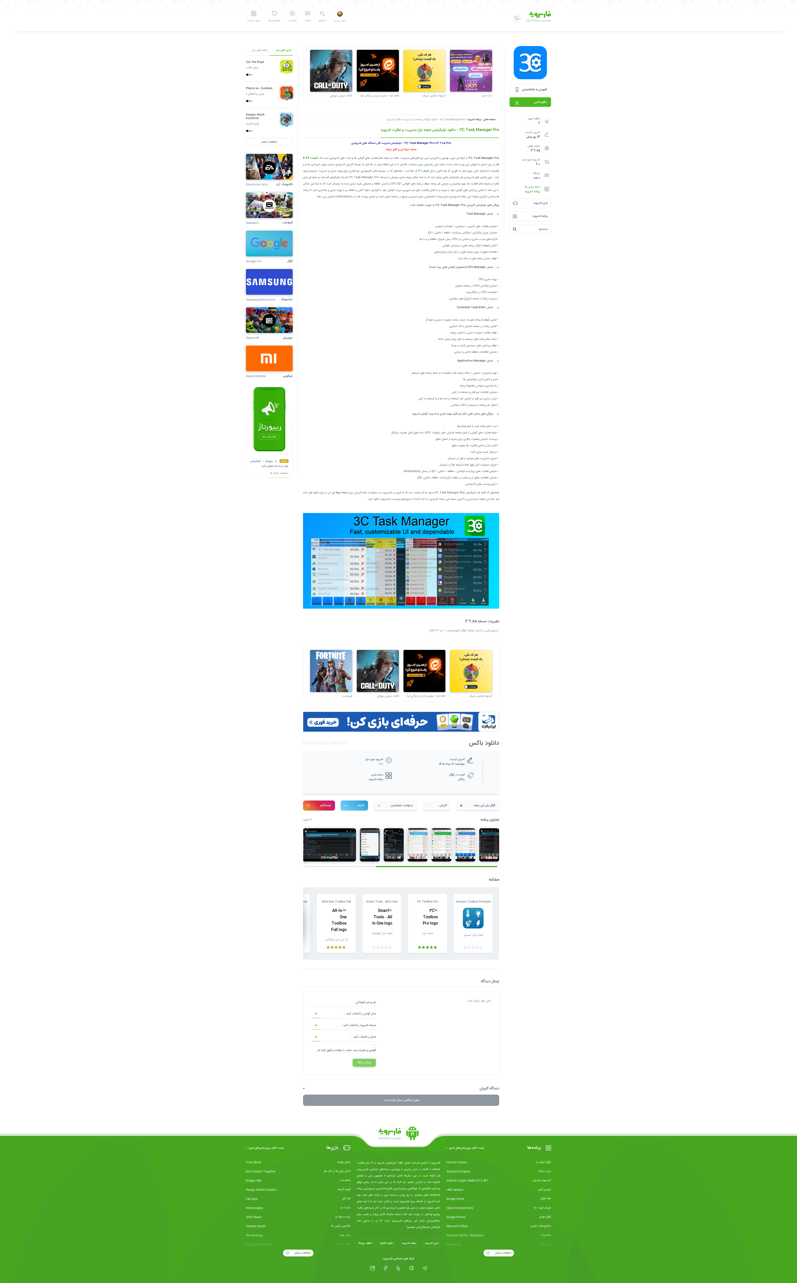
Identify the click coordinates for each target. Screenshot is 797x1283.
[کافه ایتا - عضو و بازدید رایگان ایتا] (378, 71)
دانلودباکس (540, 102)
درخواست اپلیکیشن (402, 805)
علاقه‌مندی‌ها (274, 21)
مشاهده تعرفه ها (279, 473)
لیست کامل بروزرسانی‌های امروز (466, 1148)
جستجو (322, 21)
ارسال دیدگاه (364, 1062)
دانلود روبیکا (365, 1243)
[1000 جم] (471, 71)
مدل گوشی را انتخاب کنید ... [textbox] (359, 1013)
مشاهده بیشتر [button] (269, 142)
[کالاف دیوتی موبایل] (331, 71)
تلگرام (361, 805)
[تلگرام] (424, 1268)
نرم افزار (475, 392)
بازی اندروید (431, 1243)
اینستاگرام (325, 805)
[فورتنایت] (331, 671)
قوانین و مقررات (367, 1050)
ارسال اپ (292, 21)
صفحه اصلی (489, 119)
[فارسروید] (398, 1134)
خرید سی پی (340, 21)
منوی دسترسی (253, 21)
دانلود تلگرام (386, 1243)
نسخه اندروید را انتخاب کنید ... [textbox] (358, 1025)
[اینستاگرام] (372, 1268)
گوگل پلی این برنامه (484, 805)
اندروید (335, 158)
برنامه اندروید (532, 191)
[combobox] (344, 1014)
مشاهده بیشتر (502, 1253)
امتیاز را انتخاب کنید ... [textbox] (363, 1036)
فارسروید (387, 492)
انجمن (307, 21)
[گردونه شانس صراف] (424, 71)
